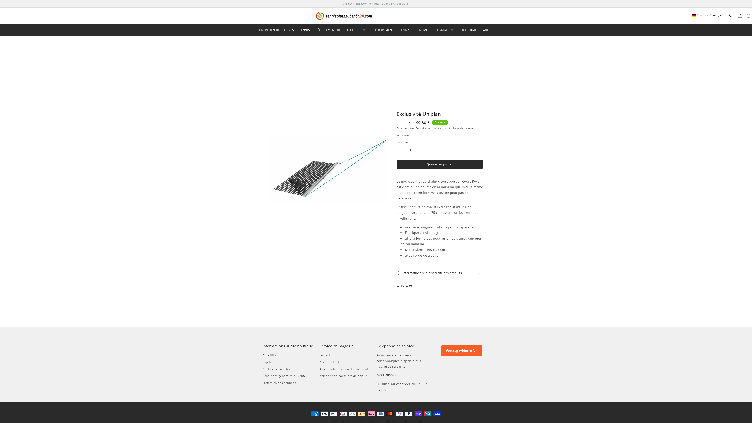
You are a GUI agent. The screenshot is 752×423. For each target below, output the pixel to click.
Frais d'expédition (426, 128)
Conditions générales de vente (284, 376)
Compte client (329, 362)
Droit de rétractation (277, 369)
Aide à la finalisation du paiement (344, 369)
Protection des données (279, 383)
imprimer (269, 362)
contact (325, 355)
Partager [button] (407, 285)
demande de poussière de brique (343, 376)
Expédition (269, 355)
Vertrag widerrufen (462, 350)
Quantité (402, 142)
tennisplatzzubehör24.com (354, 420)
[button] (731, 15)
